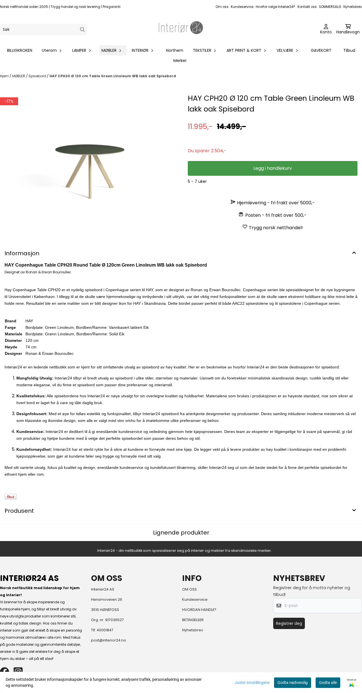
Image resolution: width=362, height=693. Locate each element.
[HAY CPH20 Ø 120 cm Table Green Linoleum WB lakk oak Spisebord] (89, 153)
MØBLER (19, 76)
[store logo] (181, 29)
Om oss (222, 7)
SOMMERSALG (330, 7)
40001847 (105, 630)
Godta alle (328, 682)
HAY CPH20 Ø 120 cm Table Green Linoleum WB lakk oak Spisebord (112, 76)
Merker (180, 60)
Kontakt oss (307, 7)
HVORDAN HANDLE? (199, 609)
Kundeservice (242, 7)
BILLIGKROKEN (19, 50)
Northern (174, 50)
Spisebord (38, 76)
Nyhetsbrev (352, 7)
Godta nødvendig (292, 682)
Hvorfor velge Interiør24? (275, 7)
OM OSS (189, 589)
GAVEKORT (321, 50)
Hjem (5, 76)
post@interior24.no (108, 640)
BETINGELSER (193, 619)
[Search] (82, 29)
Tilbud (349, 50)
